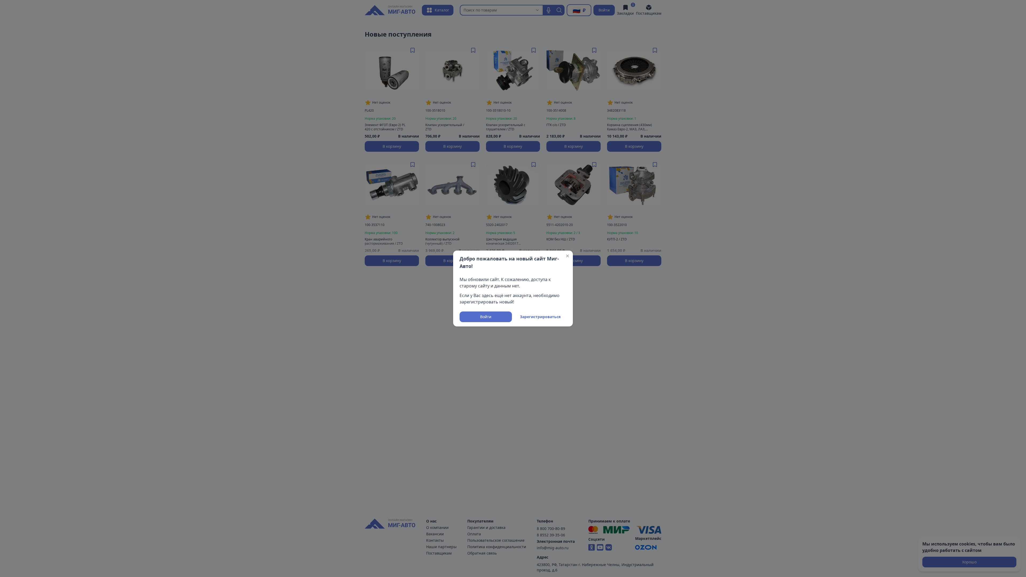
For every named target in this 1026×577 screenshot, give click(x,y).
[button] (567, 256)
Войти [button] (485, 316)
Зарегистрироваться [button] (540, 316)
